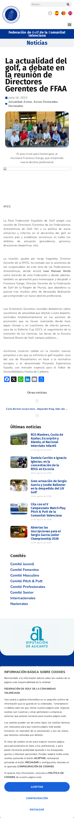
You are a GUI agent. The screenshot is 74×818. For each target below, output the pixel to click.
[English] (70, 14)
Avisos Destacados (46, 102)
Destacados (15, 106)
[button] (69, 24)
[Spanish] (57, 14)
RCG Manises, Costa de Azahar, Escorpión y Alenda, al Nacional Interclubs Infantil (47, 440)
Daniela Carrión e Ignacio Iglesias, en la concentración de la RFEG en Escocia (49, 463)
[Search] (68, 4)
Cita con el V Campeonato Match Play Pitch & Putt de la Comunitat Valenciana (48, 509)
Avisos (27, 102)
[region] (37, 742)
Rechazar (37, 809)
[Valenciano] (63, 14)
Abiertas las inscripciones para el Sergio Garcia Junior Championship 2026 (46, 533)
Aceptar (37, 787)
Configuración (37, 798)
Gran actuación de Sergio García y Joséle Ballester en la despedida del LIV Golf (49, 486)
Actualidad (15, 102)
